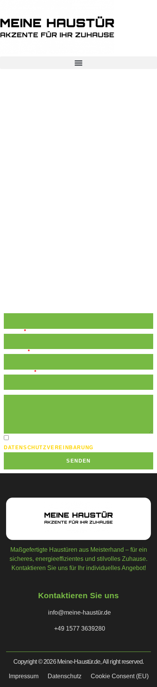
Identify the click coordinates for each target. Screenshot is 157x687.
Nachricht (21, 392)
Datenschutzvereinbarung (49, 447)
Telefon (19, 372)
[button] (78, 62)
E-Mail (15, 351)
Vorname (18, 310)
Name (13, 331)
